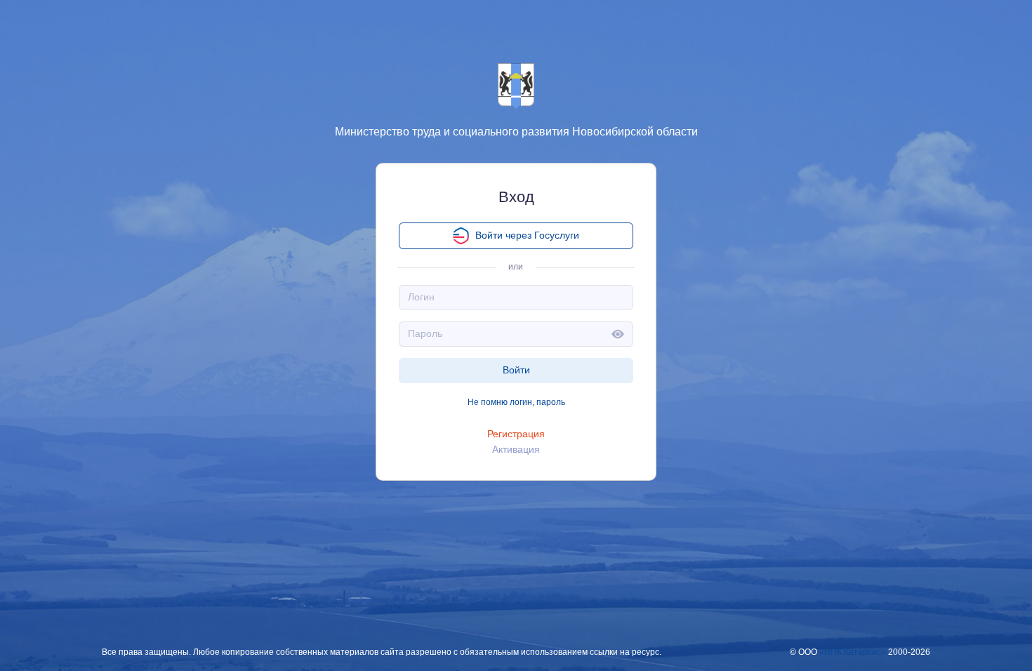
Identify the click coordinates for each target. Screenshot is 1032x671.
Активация (516, 449)
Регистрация (516, 433)
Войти (516, 370)
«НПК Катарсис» (852, 652)
